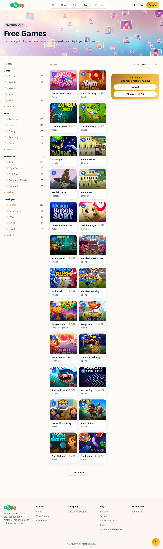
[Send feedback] (156, 542)
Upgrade (135, 87)
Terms (103, 516)
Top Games (42, 520)
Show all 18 (9, 106)
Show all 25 (9, 235)
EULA (103, 524)
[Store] (142, 5)
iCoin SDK (137, 511)
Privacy (104, 511)
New (63, 5)
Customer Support (78, 511)
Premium (100, 5)
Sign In (153, 5)
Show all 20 (9, 149)
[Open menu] (7, 5)
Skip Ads (135, 93)
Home (39, 511)
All (53, 5)
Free (86, 5)
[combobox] (149, 64)
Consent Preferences (111, 529)
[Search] (135, 5)
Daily (75, 5)
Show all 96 (9, 192)
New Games (42, 516)
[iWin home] (17, 5)
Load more (78, 472)
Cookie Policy (107, 520)
